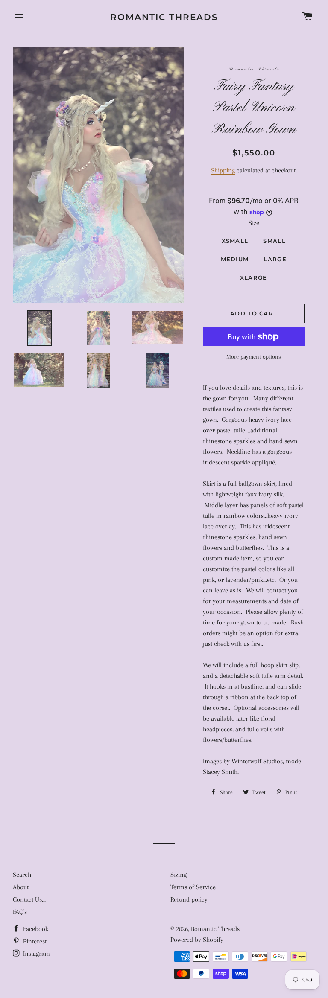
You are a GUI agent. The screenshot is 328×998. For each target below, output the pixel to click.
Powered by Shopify (196, 939)
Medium (235, 259)
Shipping (223, 170)
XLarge (253, 277)
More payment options (253, 356)
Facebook (34, 929)
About (21, 887)
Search (22, 874)
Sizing (178, 874)
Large (275, 259)
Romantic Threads (164, 17)
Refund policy (189, 899)
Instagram (35, 953)
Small (274, 240)
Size (254, 223)
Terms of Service (193, 887)
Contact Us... (29, 899)
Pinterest (34, 941)
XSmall (235, 240)
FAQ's (20, 912)
